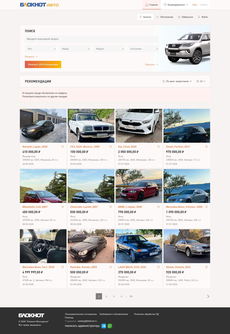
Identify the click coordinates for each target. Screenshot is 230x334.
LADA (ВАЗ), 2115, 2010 (132, 267)
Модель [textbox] (100, 49)
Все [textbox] (30, 49)
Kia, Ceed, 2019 (127, 146)
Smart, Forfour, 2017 (178, 146)
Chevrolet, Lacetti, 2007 (84, 207)
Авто (194, 4)
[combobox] (40, 48)
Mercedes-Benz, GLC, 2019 (38, 267)
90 (131, 296)
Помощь (69, 317)
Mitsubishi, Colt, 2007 (35, 207)
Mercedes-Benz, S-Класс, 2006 (184, 207)
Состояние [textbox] (135, 49)
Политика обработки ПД (146, 314)
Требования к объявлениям (113, 314)
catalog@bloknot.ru (87, 321)
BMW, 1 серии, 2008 (130, 207)
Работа (204, 4)
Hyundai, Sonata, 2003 (83, 267)
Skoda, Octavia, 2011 (178, 267)
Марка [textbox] (65, 49)
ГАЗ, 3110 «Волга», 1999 (85, 146)
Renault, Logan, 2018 (34, 146)
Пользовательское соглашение (81, 314)
